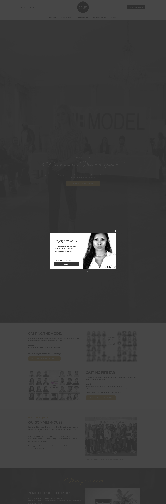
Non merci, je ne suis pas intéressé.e (83, 271)
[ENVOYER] (66, 264)
